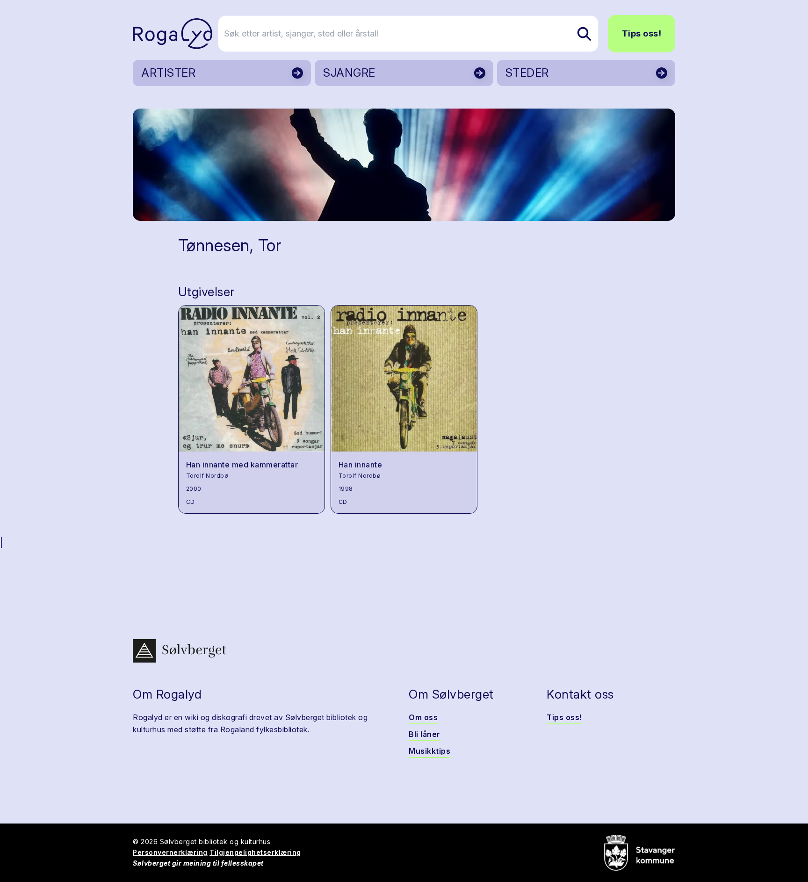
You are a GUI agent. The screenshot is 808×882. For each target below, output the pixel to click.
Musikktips (429, 751)
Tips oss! (642, 33)
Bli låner (424, 734)
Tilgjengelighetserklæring (255, 852)
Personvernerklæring (170, 852)
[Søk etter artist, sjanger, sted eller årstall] (584, 33)
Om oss (423, 717)
